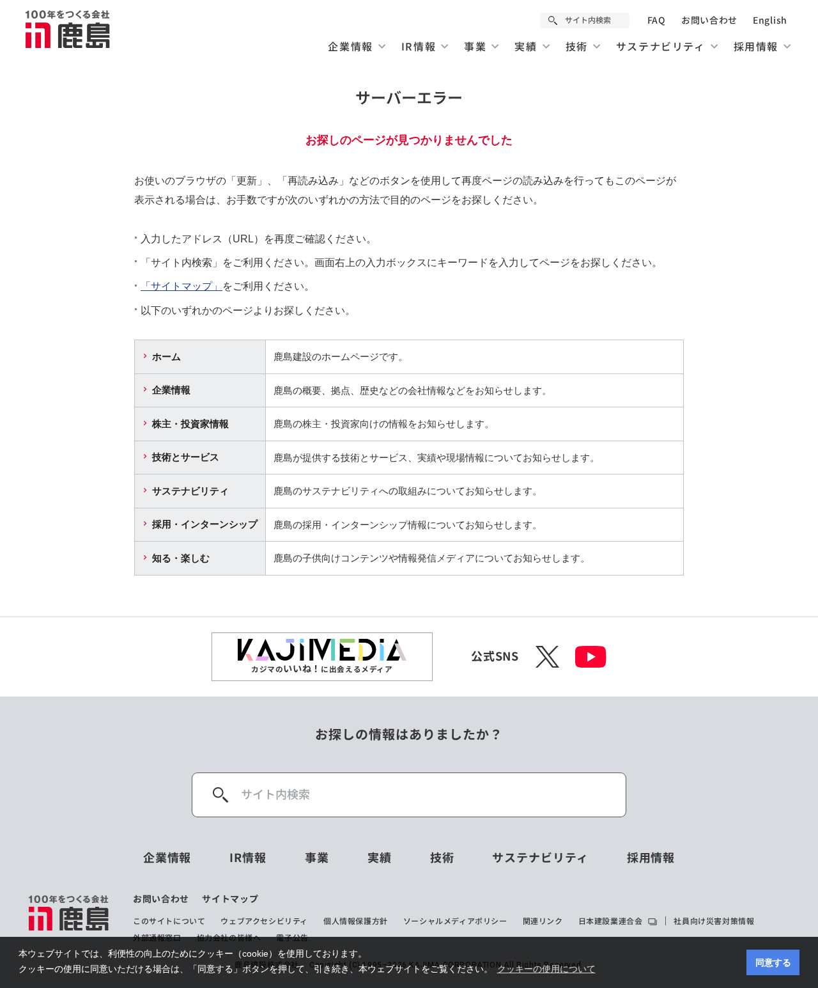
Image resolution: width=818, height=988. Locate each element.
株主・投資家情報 (190, 423)
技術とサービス (185, 456)
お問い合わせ (709, 20)
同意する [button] (773, 962)
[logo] (69, 918)
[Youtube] (590, 657)
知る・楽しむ (181, 558)
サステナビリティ (190, 490)
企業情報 (171, 389)
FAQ (656, 20)
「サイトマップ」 (181, 286)
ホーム (166, 356)
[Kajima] (68, 29)
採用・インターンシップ (205, 524)
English (770, 20)
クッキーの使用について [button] (546, 969)
